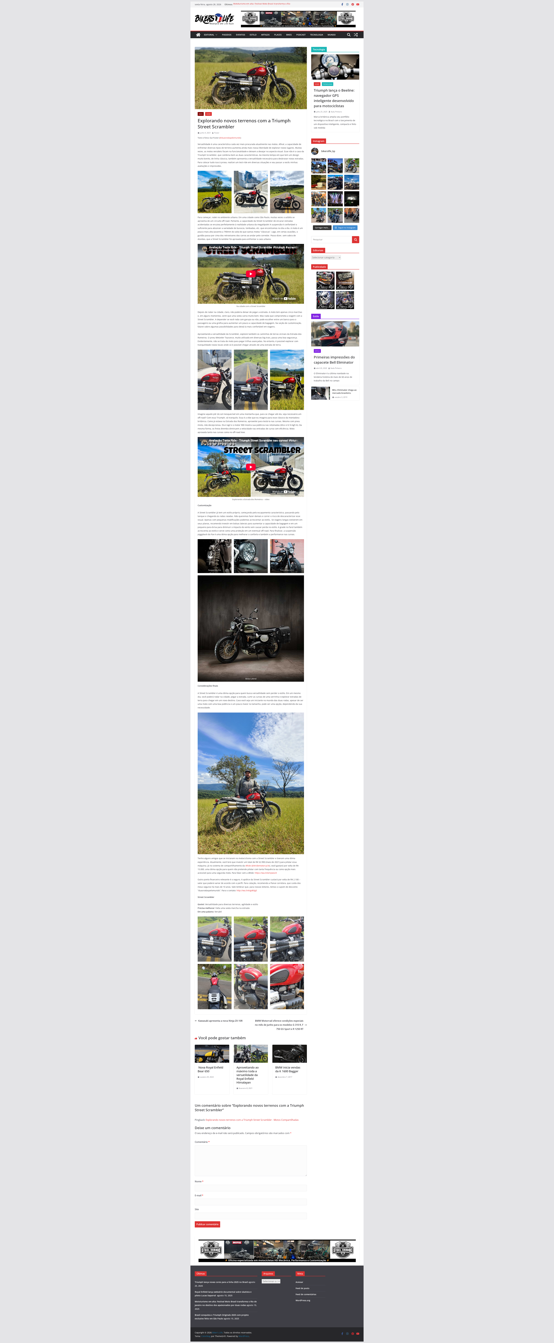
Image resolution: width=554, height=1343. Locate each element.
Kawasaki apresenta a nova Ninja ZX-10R (220, 1020)
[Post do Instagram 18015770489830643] (351, 198)
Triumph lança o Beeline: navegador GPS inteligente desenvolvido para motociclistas (258, 6)
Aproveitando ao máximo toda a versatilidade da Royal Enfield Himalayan (247, 1074)
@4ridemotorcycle (260, 865)
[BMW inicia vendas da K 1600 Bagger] (289, 1046)
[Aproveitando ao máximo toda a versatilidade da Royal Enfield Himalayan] (251, 1046)
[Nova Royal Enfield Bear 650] (212, 1046)
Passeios (226, 34)
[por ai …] (351, 215)
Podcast (301, 34)
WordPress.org (303, 1300)
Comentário (202, 1142)
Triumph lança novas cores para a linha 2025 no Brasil (221, 1282)
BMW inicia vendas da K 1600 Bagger (287, 1069)
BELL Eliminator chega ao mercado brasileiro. (344, 391)
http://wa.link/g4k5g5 (247, 890)
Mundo (332, 34)
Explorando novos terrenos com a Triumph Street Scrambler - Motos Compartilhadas (252, 1119)
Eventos (240, 34)
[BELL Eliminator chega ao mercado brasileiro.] (320, 394)
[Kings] (318, 215)
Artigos (265, 34)
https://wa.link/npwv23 (266, 872)
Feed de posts (302, 1288)
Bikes (289, 34)
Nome (199, 1181)
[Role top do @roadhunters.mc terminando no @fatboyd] (335, 165)
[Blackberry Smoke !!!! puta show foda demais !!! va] (335, 198)
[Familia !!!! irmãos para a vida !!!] (318, 198)
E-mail (199, 1195)
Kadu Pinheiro (336, 111)
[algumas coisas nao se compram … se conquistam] (335, 182)
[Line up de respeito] (351, 182)
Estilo (253, 34)
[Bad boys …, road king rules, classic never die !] (335, 215)
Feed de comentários (306, 1294)
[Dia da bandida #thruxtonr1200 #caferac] (351, 165)
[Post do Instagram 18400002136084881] (318, 182)
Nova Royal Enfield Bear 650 (210, 1069)
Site (197, 1209)
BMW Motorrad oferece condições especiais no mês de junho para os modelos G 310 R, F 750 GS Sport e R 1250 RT (279, 1025)
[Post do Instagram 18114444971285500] (318, 165)
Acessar (299, 1282)
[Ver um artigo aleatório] (355, 34)
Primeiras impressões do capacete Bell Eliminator (334, 360)
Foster (216, 133)
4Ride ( (248, 865)
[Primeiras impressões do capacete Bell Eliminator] (335, 333)
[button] (215, 35)
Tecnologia (316, 34)
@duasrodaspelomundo (230, 137)
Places (278, 34)
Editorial (209, 34)
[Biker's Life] (198, 34)
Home (208, 114)
